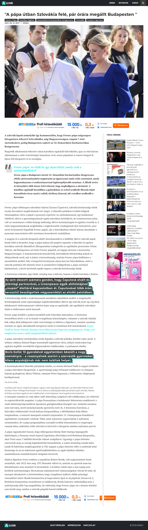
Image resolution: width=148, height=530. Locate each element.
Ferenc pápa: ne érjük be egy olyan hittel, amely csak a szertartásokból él (47, 168)
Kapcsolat (89, 525)
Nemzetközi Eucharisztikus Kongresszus (55, 20)
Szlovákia (80, 20)
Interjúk (123, 3)
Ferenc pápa (11, 20)
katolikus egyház (26, 20)
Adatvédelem (57, 525)
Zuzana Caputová (95, 20)
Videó (135, 3)
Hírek (112, 3)
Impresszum (74, 525)
